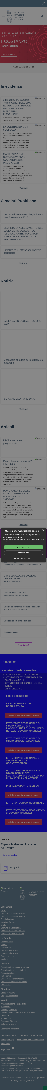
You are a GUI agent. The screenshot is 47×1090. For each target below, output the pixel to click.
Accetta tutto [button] (23, 547)
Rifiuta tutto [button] (23, 553)
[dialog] (23, 545)
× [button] (43, 530)
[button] (23, 558)
